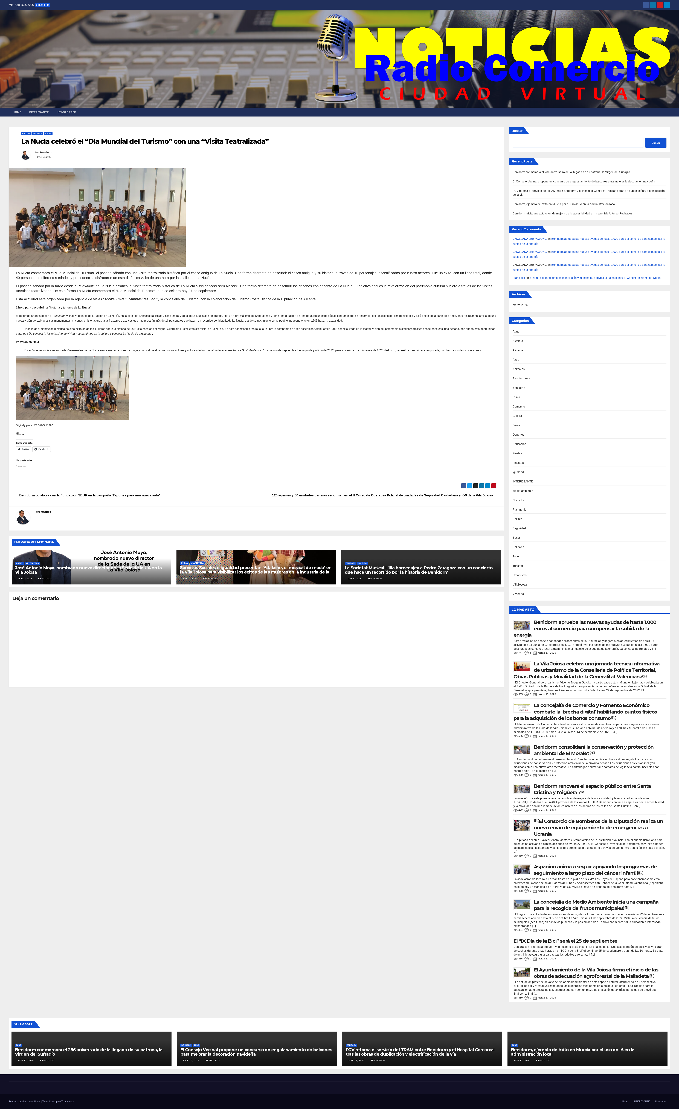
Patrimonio (520, 509)
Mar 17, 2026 (26, 1060)
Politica (517, 518)
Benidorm (350, 563)
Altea (516, 359)
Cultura (26, 134)
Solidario (518, 547)
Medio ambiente (523, 490)
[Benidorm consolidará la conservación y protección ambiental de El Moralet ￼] (523, 749)
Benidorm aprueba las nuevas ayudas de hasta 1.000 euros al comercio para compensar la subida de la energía (584, 628)
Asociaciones (521, 378)
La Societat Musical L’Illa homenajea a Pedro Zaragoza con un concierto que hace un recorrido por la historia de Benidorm (419, 570)
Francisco (45, 152)
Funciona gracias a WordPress (25, 1101)
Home (17, 112)
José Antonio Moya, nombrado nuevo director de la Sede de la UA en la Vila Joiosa (88, 570)
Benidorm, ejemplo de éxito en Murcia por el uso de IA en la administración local (564, 204)
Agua (516, 331)
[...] (654, 648)
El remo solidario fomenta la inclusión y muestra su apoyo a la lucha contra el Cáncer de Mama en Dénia (595, 277)
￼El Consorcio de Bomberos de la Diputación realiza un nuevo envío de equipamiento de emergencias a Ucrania (598, 827)
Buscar (517, 131)
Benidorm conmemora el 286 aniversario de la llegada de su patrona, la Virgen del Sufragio (571, 172)
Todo (516, 556)
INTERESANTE (39, 112)
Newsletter (66, 112)
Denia (516, 425)
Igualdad (518, 472)
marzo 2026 (520, 305)
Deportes (518, 434)
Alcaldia (518, 340)
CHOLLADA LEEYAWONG (530, 238)
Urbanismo (520, 575)
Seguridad (519, 528)
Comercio (519, 406)
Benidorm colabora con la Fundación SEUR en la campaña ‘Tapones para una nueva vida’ (89, 495)
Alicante (518, 350)
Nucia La (37, 134)
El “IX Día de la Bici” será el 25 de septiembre (565, 941)
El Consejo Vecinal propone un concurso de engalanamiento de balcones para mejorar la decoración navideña (584, 181)
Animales (519, 369)
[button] (668, 111)
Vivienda (518, 593)
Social (48, 134)
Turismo (518, 565)
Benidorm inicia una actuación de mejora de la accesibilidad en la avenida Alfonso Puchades (572, 213)
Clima (516, 397)
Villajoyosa (32, 563)
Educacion (519, 444)
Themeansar (67, 1101)
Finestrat (518, 462)
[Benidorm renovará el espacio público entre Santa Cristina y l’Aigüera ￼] (523, 788)
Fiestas (517, 453)
